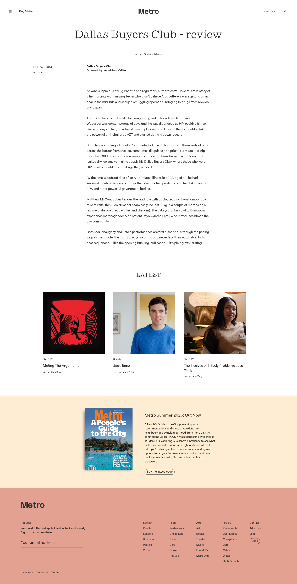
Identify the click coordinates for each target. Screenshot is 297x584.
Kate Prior (52, 372)
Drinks (174, 550)
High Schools (231, 561)
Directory (268, 11)
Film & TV (40, 72)
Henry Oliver (124, 372)
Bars (172, 545)
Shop (255, 541)
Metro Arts (202, 556)
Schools (148, 534)
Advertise (255, 528)
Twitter (55, 572)
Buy (26, 11)
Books (200, 534)
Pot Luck (175, 556)
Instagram (27, 572)
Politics (147, 545)
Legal (253, 534)
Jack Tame (121, 365)
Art (198, 528)
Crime (146, 550)
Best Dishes (230, 534)
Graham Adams (153, 54)
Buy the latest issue (160, 472)
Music (200, 545)
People (147, 528)
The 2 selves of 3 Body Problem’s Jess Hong (213, 367)
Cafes (173, 539)
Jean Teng (193, 376)
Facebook (42, 572)
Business (148, 539)
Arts (198, 523)
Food (173, 523)
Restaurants (177, 528)
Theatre (200, 539)
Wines (226, 556)
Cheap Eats (176, 534)
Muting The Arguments (61, 365)
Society (117, 359)
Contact (254, 523)
